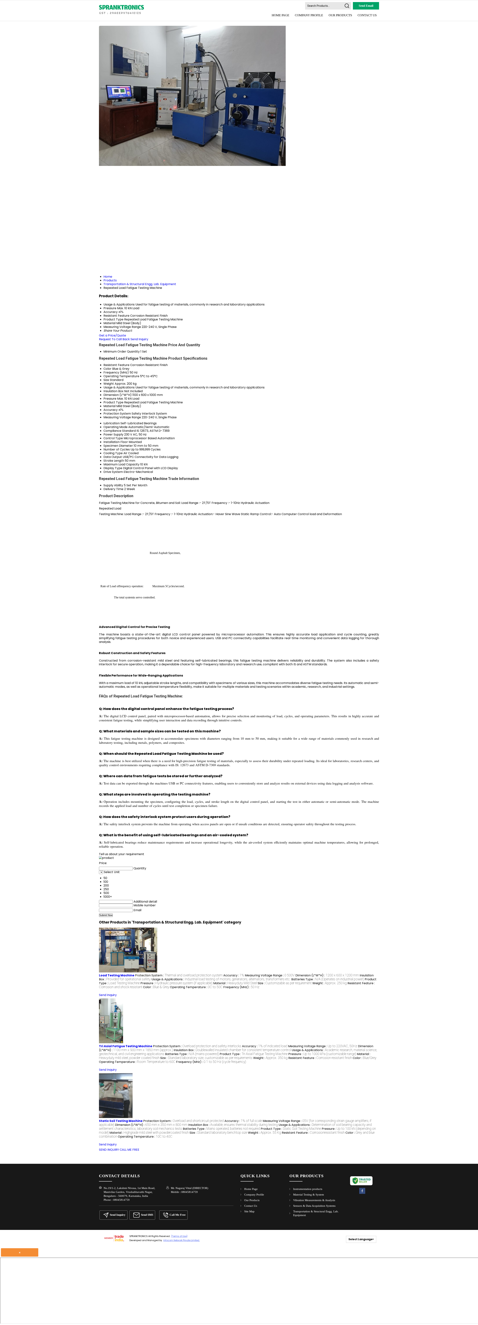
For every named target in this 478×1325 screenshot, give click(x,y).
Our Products (340, 15)
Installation (111, 442)
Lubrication (111, 423)
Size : (285, 983)
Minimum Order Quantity (121, 351)
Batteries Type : (327, 979)
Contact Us (367, 15)
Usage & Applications (119, 387)
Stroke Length (113, 460)
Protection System (117, 413)
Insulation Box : (232, 1050)
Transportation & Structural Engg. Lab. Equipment (316, 1213)
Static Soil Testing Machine (120, 1121)
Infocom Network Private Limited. (181, 1240)
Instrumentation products (307, 1188)
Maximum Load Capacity (121, 464)
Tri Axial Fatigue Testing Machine (125, 1046)
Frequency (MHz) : (241, 987)
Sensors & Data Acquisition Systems (314, 1205)
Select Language (360, 1239)
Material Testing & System (308, 1194)
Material (109, 406)
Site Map (249, 1211)
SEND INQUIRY (109, 1150)
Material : (235, 983)
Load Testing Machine (116, 975)
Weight (108, 384)
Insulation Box (113, 391)
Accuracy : (233, 975)
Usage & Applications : (221, 979)
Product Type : (254, 1054)
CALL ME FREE (129, 1150)
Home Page (280, 15)
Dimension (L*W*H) (117, 395)
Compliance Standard (119, 431)
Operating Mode (115, 427)
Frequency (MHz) (116, 372)
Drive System (113, 472)
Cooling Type (113, 453)
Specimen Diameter (118, 446)
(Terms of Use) (179, 1236)
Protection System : (179, 975)
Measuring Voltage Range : (270, 975)
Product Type (113, 402)
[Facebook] (362, 1193)
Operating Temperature (121, 376)
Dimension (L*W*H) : (327, 975)
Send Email (366, 5)
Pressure (109, 398)
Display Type (112, 468)
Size (106, 380)
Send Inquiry (139, 339)
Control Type (113, 438)
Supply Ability (113, 485)
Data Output (112, 457)
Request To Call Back (114, 339)
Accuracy (110, 410)
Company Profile (309, 15)
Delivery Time (113, 489)
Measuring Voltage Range (122, 417)
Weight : (329, 983)
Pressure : (176, 983)
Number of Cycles (116, 449)
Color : (156, 987)
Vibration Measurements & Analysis (314, 1200)
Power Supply (113, 434)
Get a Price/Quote (112, 335)
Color (107, 369)
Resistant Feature (116, 365)
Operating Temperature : (196, 987)
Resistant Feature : (320, 1058)
